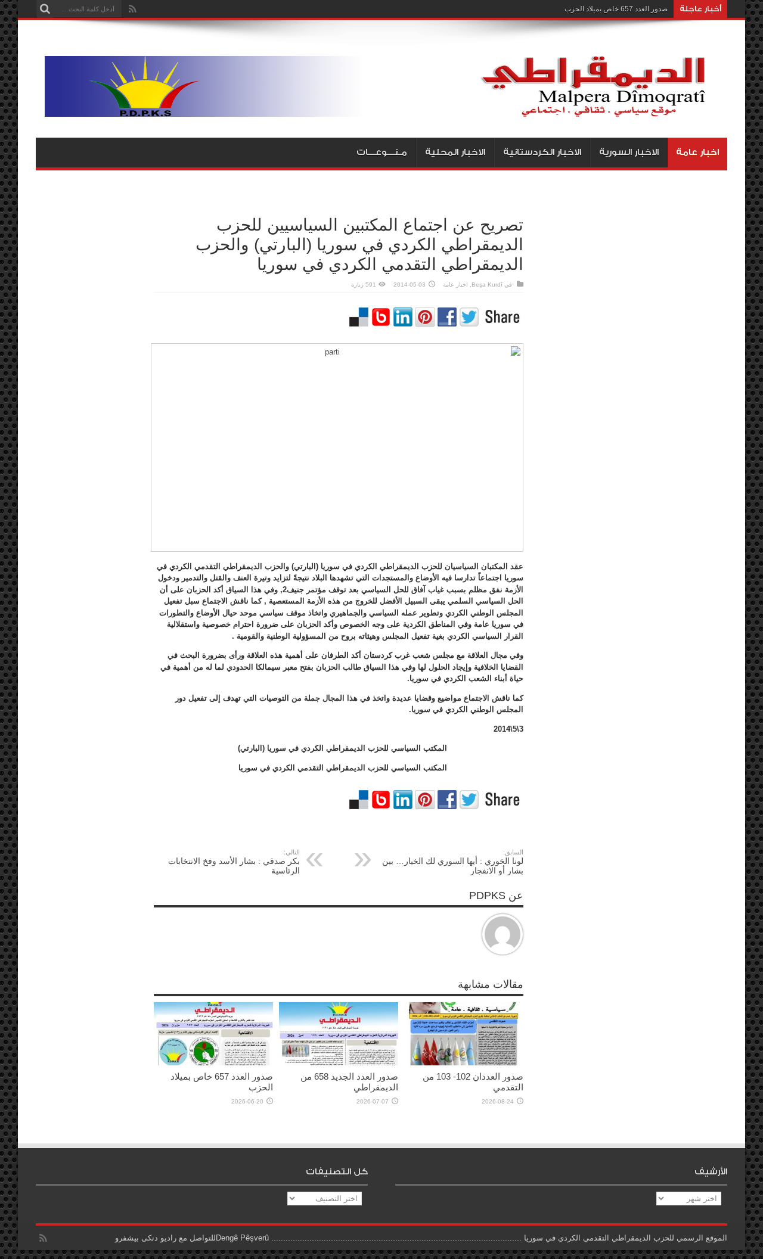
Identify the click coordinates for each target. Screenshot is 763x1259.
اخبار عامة (697, 152)
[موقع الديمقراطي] (386, 108)
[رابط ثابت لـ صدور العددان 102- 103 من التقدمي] (463, 1062)
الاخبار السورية (629, 152)
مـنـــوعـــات (381, 152)
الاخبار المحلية (455, 152)
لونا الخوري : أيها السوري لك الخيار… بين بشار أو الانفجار (452, 861)
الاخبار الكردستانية (542, 152)
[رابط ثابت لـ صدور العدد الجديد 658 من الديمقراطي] (338, 1062)
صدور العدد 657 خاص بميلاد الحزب (616, 9)
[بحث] (45, 9)
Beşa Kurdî (487, 284)
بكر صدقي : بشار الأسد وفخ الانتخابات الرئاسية (234, 861)
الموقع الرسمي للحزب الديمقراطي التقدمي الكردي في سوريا (625, 1237)
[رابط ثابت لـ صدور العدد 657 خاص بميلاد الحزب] (213, 1062)
